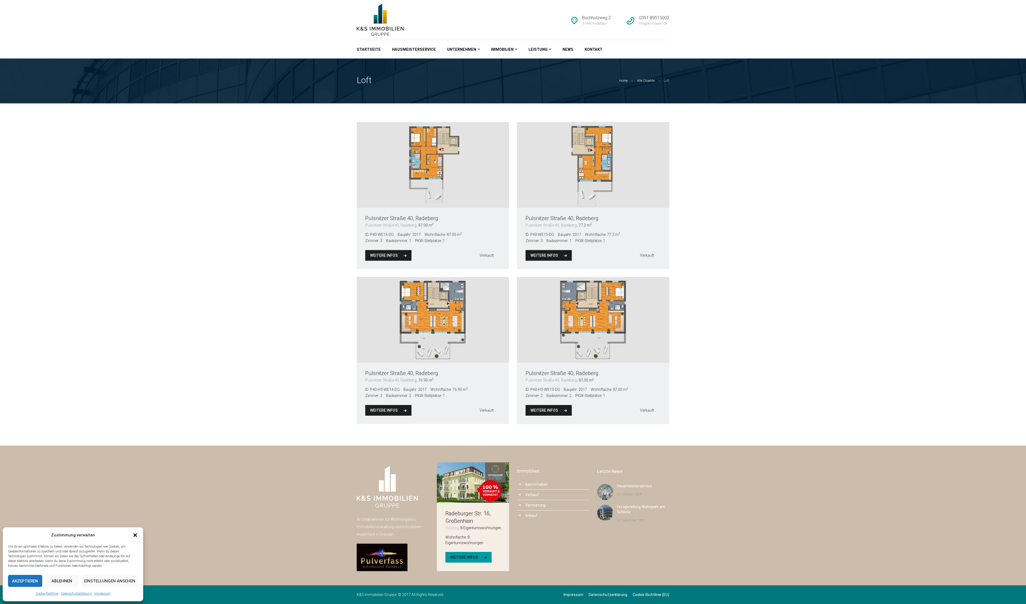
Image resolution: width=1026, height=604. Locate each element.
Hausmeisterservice (634, 486)
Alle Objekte (646, 81)
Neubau (451, 528)
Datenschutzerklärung (76, 593)
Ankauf (531, 515)
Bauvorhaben (536, 484)
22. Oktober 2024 (629, 494)
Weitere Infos (384, 255)
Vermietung (535, 505)
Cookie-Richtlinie (47, 593)
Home (623, 81)
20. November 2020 (631, 520)
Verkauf (532, 495)
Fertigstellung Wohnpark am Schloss (641, 509)
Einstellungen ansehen (109, 581)
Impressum (102, 593)
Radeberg (426, 218)
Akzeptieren (25, 581)
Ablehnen (62, 581)
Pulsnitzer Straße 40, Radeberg (391, 225)
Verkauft (487, 255)
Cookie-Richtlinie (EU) (651, 595)
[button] (135, 535)
